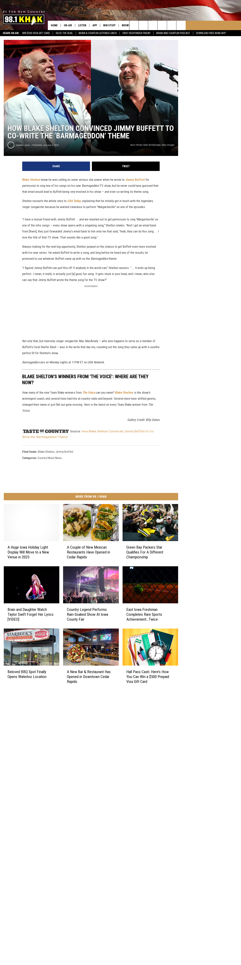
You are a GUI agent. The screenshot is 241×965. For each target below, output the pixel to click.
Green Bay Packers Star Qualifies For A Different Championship (144, 552)
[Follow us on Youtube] (181, 25)
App (94, 25)
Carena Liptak (23, 145)
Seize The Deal (64, 33)
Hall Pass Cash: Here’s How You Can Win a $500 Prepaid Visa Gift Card (147, 677)
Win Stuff (109, 25)
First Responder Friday (136, 33)
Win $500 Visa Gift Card (36, 33)
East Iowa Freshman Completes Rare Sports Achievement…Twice (144, 614)
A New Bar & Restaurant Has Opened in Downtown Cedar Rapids (89, 677)
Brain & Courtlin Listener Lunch (98, 33)
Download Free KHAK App (211, 33)
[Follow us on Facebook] (152, 25)
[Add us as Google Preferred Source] (143, 25)
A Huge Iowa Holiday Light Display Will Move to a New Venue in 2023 (28, 552)
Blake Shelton (31, 179)
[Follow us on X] (171, 25)
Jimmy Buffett (135, 179)
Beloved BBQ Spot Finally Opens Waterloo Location (27, 674)
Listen (82, 25)
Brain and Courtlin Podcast (173, 33)
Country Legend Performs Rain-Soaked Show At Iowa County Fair (87, 614)
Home (54, 25)
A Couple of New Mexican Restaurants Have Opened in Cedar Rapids (88, 552)
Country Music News (50, 457)
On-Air (68, 25)
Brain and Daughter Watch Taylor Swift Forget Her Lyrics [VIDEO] (30, 614)
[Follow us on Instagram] (162, 25)
